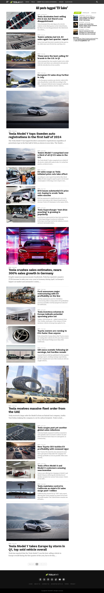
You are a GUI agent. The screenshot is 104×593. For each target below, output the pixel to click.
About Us (37, 584)
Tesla (33, 2)
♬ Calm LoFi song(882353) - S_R (81, 40)
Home (31, 584)
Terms (67, 584)
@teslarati (76, 37)
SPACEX (61, 2)
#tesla (79, 39)
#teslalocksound (91, 39)
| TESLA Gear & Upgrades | (47, 2)
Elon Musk (68, 2)
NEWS (27, 2)
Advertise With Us (57, 584)
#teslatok (83, 39)
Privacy (72, 584)
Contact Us (45, 584)
